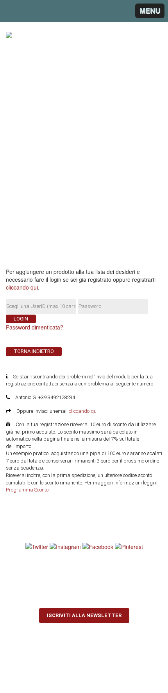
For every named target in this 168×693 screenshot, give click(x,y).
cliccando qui (22, 287)
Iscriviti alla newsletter (84, 615)
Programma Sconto (27, 490)
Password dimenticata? (34, 327)
